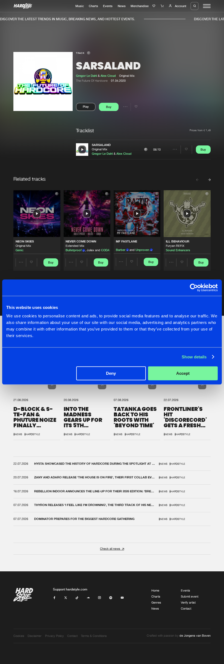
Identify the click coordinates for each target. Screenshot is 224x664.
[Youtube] (122, 597)
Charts (93, 6)
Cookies (18, 635)
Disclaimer (35, 635)
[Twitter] (65, 597)
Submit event (189, 596)
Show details (194, 357)
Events (108, 6)
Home (155, 590)
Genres (156, 602)
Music (79, 6)
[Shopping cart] (163, 6)
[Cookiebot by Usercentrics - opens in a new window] (194, 287)
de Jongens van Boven (195, 635)
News (122, 6)
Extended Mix (75, 245)
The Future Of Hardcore (92, 80)
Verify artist (188, 602)
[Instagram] (99, 597)
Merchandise (140, 6)
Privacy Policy (54, 635)
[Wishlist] (154, 6)
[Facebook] (54, 597)
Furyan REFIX (175, 245)
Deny (111, 373)
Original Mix (99, 149)
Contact (186, 608)
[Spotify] (110, 597)
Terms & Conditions (94, 635)
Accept (183, 373)
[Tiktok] (76, 597)
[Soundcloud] (88, 597)
